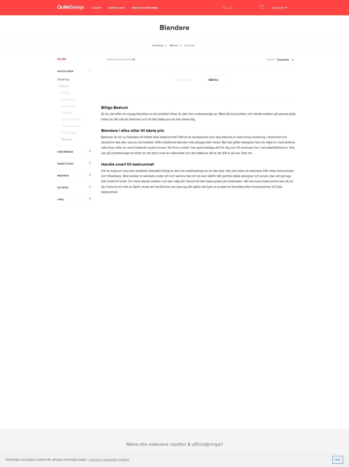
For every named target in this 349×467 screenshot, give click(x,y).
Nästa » (213, 80)
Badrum (174, 45)
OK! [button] (338, 459)
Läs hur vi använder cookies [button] (109, 459)
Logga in (278, 7)
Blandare (190, 45)
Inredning (157, 45)
